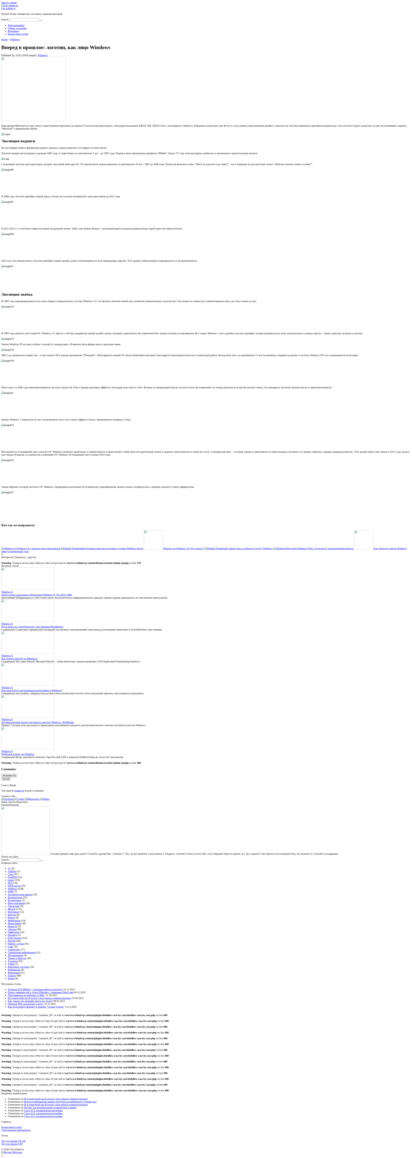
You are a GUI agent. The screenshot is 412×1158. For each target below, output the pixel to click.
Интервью (13, 31)
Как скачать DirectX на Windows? (19, 658)
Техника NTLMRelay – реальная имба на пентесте (35, 989)
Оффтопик (13, 932)
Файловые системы (18, 967)
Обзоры (12, 929)
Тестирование (15, 955)
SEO (10, 883)
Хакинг (12, 975)
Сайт (10, 946)
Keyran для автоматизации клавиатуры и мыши (50, 1107)
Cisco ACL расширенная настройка (43, 1110)
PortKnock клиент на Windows (17, 754)
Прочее (12, 940)
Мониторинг (15, 923)
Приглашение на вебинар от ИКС (26, 995)
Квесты (12, 914)
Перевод (12, 935)
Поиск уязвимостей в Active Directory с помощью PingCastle (41, 992)
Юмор (11, 978)
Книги (11, 917)
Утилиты (13, 961)
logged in (19, 790)
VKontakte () (9, 775)
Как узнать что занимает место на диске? (30, 1001)
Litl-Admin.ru (8, 8)
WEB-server (14, 885)
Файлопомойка (16, 25)
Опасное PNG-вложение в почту (26, 1004)
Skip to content (9, 2)
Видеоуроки (14, 900)
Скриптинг (14, 949)
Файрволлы (14, 969)
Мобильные (14, 920)
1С (9, 868)
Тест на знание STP (12, 1144)
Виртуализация (16, 903)
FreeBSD (12, 877)
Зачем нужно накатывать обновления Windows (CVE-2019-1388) (36, 594)
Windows (43, 55)
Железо (12, 909)
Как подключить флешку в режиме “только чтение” (36, 1006)
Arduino (12, 871)
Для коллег (14, 906)
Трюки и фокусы (17, 958)
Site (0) (6, 779)
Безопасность (15, 897)
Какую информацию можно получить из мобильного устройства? (60, 1101)
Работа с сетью (16, 943)
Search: (5, 19)
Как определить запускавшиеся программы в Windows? (31, 690)
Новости (12, 926)
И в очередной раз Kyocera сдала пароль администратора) (39, 998)
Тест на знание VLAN (13, 1141)
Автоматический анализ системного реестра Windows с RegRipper (37, 722)
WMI (10, 891)
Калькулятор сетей (18, 34)
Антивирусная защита (20, 894)
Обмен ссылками (17, 28)
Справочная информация (21, 952)
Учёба (11, 964)
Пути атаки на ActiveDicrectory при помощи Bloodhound (32, 626)
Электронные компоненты (16, 1130)
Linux (11, 880)
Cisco (11, 874)
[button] (7, 799)
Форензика (14, 972)
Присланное (14, 938)
